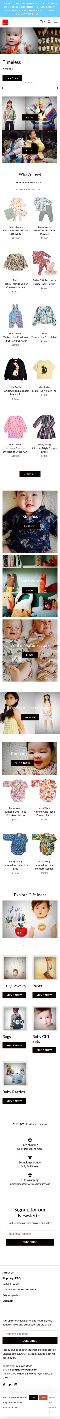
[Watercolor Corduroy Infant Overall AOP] (15, 316)
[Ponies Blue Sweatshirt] (44, 316)
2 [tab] (28, 82)
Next (57, 88)
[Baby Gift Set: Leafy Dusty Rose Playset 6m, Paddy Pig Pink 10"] (44, 263)
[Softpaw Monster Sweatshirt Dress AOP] (15, 427)
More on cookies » (53, 1405)
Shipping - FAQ (11, 1278)
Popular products (28, 189)
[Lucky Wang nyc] (4, 1311)
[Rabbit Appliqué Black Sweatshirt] (15, 370)
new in (30, 717)
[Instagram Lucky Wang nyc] (15, 1384)
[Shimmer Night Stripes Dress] (44, 427)
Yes (33, 1397)
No (43, 1397)
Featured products (28, 182)
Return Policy (10, 1283)
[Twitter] (9, 1384)
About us (8, 1272)
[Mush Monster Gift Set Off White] (15, 209)
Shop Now (22, 763)
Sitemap (7, 1300)
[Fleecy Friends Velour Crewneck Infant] (15, 263)
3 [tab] (31, 82)
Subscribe (30, 1242)
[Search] (50, 22)
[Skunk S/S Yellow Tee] (44, 370)
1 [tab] (26, 82)
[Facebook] (3, 1384)
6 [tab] (36, 944)
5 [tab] (34, 944)
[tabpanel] (30, 54)
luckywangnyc (38, 1123)
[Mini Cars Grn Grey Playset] (44, 209)
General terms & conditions (19, 1289)
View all (30, 474)
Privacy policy (11, 1295)
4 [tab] (34, 82)
